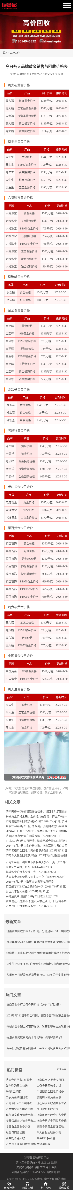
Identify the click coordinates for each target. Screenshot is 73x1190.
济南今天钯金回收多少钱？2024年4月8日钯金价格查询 (38, 855)
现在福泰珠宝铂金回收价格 (22, 1114)
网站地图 (60, 1179)
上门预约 (45, 1187)
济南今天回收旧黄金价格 (21, 1144)
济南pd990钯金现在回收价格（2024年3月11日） (34, 835)
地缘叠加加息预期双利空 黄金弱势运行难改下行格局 (38, 953)
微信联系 (63, 1187)
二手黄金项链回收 (17, 1097)
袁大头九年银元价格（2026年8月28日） (30, 867)
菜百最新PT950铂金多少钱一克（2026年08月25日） (37, 886)
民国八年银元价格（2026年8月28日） (28, 891)
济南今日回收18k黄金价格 (21, 1079)
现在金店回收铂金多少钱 (52, 1103)
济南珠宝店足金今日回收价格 (54, 1079)
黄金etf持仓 (43, 1144)
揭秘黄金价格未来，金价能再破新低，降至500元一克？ (39, 816)
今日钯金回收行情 (47, 1109)
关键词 (20, 1167)
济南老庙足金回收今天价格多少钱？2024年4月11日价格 (39, 850)
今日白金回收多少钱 (18, 1126)
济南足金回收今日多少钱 (52, 1114)
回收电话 (27, 1187)
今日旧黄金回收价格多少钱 (53, 1091)
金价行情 (9, 1187)
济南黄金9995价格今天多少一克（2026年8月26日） (36, 876)
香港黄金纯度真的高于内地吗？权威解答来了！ (35, 1037)
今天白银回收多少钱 (49, 1132)
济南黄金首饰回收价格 (19, 1109)
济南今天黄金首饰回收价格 (53, 1126)
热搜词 (29, 1167)
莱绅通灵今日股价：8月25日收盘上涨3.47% (32, 896)
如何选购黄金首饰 (17, 1085)
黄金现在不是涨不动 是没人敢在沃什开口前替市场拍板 (39, 901)
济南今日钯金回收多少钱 (52, 1120)
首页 (5, 52)
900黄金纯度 (13, 1091)
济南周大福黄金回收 (49, 1097)
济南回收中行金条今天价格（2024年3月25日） (34, 1004)
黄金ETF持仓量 (46, 1138)
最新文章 (39, 1167)
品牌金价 (14, 52)
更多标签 (61, 1069)
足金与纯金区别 (15, 1132)
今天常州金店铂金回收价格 (22, 1120)
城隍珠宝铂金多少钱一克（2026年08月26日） (33, 872)
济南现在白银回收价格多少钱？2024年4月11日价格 (36, 821)
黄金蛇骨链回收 (15, 1138)
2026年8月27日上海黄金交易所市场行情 (30, 881)
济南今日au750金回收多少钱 (23, 1103)
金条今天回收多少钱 (49, 1085)
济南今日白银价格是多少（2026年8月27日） (32, 906)
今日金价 (51, 1167)
